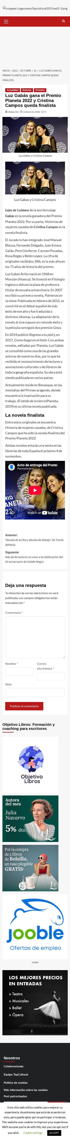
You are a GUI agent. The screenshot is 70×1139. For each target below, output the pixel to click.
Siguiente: (34, 557)
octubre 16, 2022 (31, 111)
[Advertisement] (35, 46)
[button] (6, 21)
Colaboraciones (14, 1066)
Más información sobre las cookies (26, 1090)
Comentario (14, 612)
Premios (40, 90)
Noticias (27, 90)
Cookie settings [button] (33, 1132)
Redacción (13, 111)
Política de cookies (16, 1082)
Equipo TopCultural (16, 1074)
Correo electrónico (45, 666)
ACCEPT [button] (54, 1132)
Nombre (11, 663)
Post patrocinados (15, 1096)
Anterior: (34, 540)
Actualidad (12, 90)
